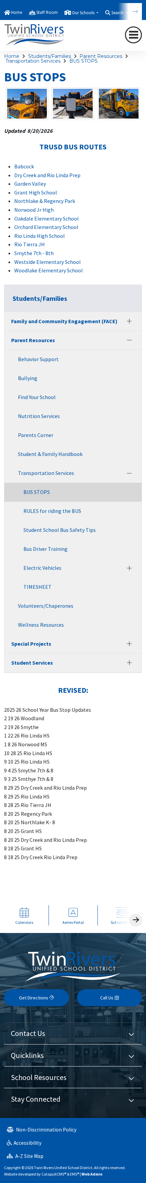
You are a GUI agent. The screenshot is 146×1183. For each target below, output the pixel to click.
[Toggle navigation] (133, 35)
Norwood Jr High (34, 209)
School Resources (39, 1077)
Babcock (24, 166)
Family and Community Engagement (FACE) (64, 321)
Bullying (27, 378)
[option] (24, 915)
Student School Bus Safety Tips (59, 529)
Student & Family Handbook (50, 454)
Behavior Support (38, 359)
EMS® (74, 1174)
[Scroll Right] (136, 920)
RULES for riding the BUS (52, 510)
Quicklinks (27, 1055)
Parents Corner (35, 435)
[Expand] (129, 321)
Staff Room (47, 12)
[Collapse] (129, 340)
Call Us (107, 998)
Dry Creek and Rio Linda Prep (47, 175)
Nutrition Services (39, 416)
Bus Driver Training (45, 548)
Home (16, 12)
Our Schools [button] (83, 13)
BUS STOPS (83, 61)
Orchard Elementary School (46, 227)
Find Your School (37, 397)
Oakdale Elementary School (46, 218)
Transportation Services (32, 61)
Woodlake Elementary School (48, 270)
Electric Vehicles (42, 567)
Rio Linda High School (39, 235)
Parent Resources (100, 56)
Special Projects (31, 643)
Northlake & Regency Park (45, 201)
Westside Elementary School (47, 261)
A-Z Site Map (28, 1156)
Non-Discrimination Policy (45, 1129)
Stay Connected (35, 1099)
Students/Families (49, 56)
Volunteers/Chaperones (45, 605)
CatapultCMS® (53, 1174)
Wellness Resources (41, 624)
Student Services (32, 662)
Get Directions (34, 998)
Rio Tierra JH (29, 244)
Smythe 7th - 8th (34, 253)
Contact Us (28, 1033)
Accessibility (27, 1143)
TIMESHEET (37, 586)
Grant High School (35, 192)
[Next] (130, 11)
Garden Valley (30, 183)
